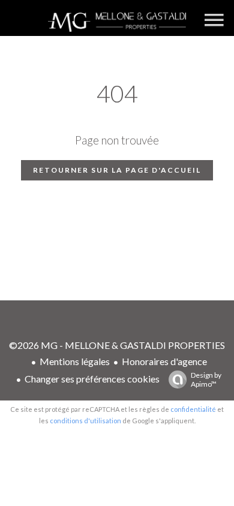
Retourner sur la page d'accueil (117, 169)
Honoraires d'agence (164, 361)
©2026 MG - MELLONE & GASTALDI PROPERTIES (117, 345)
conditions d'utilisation (85, 420)
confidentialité (193, 409)
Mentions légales (75, 361)
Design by (206, 379)
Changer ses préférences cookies (92, 378)
